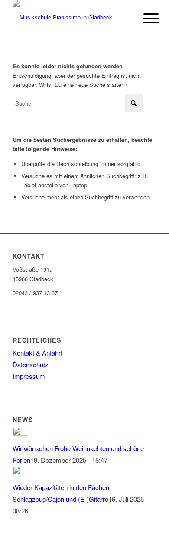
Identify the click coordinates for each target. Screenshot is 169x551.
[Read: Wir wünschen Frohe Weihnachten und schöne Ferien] (20, 432)
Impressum (29, 376)
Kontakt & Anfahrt (37, 352)
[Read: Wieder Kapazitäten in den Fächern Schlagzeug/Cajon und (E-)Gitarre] (20, 471)
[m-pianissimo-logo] (70, 17)
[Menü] (144, 18)
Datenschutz (31, 364)
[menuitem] (144, 18)
